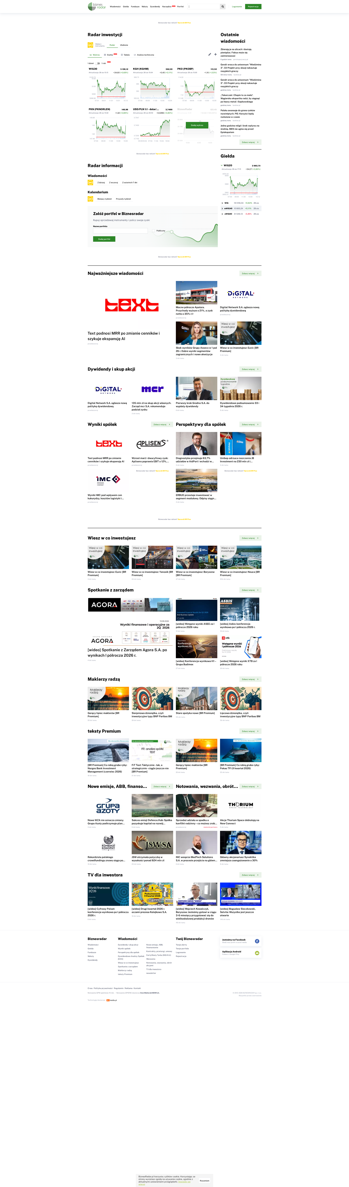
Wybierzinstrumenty (100, 45)
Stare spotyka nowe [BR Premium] (195, 713)
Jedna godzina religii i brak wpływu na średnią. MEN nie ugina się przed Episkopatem (240, 129)
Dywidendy (155, 6)
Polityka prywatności (103, 988)
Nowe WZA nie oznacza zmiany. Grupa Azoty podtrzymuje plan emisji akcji (106, 823)
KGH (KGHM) (141, 68)
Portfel (180, 6)
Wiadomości (115, 6)
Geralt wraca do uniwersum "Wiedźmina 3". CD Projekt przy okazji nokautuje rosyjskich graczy (241, 67)
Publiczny (161, 231)
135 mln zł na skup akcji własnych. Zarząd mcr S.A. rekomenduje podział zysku (151, 406)
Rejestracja (253, 6)
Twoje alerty (181, 945)
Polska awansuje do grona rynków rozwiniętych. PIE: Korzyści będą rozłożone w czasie (238, 113)
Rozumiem (204, 1181)
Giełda (126, 6)
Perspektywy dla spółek (128, 952)
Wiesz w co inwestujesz (128, 963)
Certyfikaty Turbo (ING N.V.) (158, 955)
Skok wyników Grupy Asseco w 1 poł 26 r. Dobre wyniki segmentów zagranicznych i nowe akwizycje (196, 351)
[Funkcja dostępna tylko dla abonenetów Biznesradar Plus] (90, 45)
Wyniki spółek (124, 948)
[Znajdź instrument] (222, 6)
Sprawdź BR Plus (184, 23)
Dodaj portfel (104, 239)
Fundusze (135, 6)
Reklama (129, 988)
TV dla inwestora (153, 969)
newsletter (151, 973)
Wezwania (150, 959)
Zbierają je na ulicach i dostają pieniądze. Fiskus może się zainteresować (236, 52)
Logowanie (237, 6)
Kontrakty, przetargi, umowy (159, 951)
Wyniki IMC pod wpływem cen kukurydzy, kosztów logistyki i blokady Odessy (105, 498)
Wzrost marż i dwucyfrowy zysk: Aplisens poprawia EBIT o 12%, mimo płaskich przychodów (150, 461)
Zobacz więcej (248, 142)
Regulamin (119, 988)
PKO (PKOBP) (185, 68)
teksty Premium (125, 974)
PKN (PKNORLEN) (99, 109)
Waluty (145, 6)
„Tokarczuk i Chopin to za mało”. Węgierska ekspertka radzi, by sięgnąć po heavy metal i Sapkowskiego (240, 98)
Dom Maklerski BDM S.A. (150, 993)
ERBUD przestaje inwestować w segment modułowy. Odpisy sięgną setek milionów (196, 498)
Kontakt (137, 988)
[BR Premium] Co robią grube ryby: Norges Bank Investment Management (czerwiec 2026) (107, 768)
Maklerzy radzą (125, 970)
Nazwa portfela (100, 226)
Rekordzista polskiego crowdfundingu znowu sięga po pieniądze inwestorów (105, 860)
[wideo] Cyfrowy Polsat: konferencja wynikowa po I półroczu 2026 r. (108, 912)
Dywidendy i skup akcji (128, 945)
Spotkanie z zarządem (128, 966)
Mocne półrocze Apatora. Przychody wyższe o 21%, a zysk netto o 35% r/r (194, 310)
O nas (90, 988)
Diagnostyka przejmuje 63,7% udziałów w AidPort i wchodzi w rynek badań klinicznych (194, 461)
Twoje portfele (182, 948)
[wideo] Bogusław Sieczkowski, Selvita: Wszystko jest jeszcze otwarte (238, 912)
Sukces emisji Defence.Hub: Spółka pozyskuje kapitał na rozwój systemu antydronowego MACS (152, 823)
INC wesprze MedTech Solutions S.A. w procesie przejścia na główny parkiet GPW (196, 860)
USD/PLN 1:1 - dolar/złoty (148, 109)
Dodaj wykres (197, 125)
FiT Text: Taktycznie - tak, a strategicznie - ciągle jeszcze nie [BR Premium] (150, 768)
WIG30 (93, 68)
